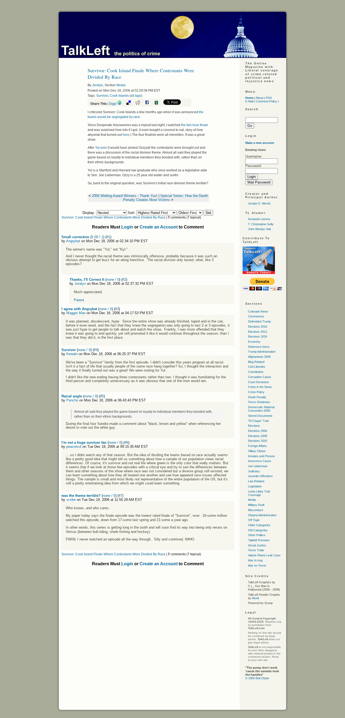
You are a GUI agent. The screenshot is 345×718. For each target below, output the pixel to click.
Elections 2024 (257, 336)
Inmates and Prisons (261, 456)
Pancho (72, 400)
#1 (108, 237)
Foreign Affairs (257, 446)
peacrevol (73, 447)
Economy (254, 341)
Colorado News (258, 311)
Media (121, 85)
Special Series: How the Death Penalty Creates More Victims (165, 198)
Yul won (101, 148)
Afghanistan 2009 (259, 356)
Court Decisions (258, 382)
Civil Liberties (256, 366)
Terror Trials (256, 550)
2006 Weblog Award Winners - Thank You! (124, 196)
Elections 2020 (257, 440)
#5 (102, 396)
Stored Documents (260, 415)
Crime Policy (256, 392)
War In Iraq (255, 560)
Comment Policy (266, 101)
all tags (136, 96)
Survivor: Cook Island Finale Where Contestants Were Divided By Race (113, 217)
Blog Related (256, 361)
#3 (117, 309)
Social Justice (257, 545)
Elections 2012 (257, 331)
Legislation (255, 486)
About (259, 97)
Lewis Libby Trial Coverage (259, 493)
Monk (255, 598)
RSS (269, 97)
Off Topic (254, 520)
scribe (71, 500)
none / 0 (112, 280)
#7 (120, 496)
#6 (126, 442)
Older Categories (259, 525)
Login (127, 227)
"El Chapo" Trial (258, 420)
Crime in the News (260, 387)
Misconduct (255, 510)
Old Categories (258, 530)
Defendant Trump (259, 321)
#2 (124, 280)
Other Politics (256, 535)
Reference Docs (259, 346)
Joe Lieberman (257, 466)
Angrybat (73, 241)
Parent (79, 300)
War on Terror (257, 565)
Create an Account (159, 227)
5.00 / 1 (97, 237)
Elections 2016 (257, 326)
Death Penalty (257, 397)
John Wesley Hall (259, 229)
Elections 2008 (257, 436)
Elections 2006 (257, 430)
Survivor (102, 96)
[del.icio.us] (130, 104)
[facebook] (149, 104)
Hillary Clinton (257, 451)
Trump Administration (261, 351)
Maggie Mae (75, 313)
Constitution (255, 371)
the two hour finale (194, 125)
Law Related (256, 481)
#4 (96, 350)
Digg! (112, 104)
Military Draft (256, 505)
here (126, 135)
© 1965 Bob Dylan (257, 678)
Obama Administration (262, 515)
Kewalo (72, 354)
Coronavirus (256, 316)
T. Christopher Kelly (261, 224)
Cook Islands (119, 96)
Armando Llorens (259, 219)
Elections (254, 425)
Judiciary (254, 471)
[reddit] (140, 104)
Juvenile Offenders (260, 476)
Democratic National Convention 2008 (261, 408)
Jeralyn (97, 85)
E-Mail (249, 101)
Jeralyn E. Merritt (259, 203)
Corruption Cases (259, 377)
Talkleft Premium (259, 540)
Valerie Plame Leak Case (264, 555)
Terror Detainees (259, 402)
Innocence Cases (259, 461)
